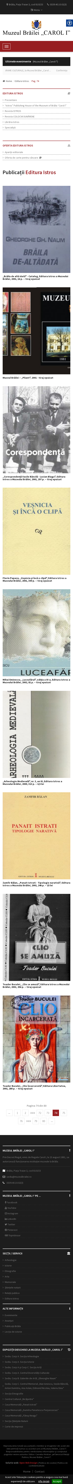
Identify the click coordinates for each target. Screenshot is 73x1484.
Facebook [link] (11, 1202)
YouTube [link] (11, 1208)
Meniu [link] (37, 10)
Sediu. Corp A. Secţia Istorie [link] (19, 1361)
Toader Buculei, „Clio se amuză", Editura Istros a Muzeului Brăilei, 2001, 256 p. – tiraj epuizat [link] (36, 986)
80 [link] (43, 1121)
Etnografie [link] (10, 1271)
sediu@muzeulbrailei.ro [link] (19, 1176)
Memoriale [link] (10, 1282)
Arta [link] (7, 1276)
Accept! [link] (57, 1481)
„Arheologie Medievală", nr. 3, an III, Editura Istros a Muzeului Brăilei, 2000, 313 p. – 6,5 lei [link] (32, 783)
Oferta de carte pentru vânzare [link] (22, 157)
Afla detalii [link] (43, 1481)
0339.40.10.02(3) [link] (15, 1182)
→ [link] (51, 1121)
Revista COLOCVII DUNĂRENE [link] (20, 116)
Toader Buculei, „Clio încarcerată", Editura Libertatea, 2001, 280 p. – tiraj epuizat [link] (34, 1087)
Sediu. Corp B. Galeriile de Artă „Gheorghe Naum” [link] (31, 1378)
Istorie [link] (8, 1265)
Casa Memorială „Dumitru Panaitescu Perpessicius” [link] (32, 1410)
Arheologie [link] (10, 1260)
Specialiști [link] (10, 127)
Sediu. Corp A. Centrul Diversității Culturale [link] (27, 1372)
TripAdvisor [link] (14, 1235)
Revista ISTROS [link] (13, 111)
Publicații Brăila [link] (13, 1326)
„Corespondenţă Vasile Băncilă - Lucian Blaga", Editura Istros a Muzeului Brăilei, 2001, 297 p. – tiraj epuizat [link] (34, 478)
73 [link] (47, 1113)
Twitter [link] (11, 1224)
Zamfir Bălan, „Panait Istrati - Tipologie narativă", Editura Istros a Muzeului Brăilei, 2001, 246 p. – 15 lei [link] (36, 884)
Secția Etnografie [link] (14, 1393)
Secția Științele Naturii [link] (16, 1421)
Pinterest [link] (12, 1229)
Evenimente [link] (11, 1315)
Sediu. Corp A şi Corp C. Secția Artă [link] (23, 1367)
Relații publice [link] (12, 1293)
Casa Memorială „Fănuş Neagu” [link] (21, 1415)
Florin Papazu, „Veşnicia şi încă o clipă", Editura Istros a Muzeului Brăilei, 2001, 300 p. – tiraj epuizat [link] (34, 579)
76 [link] (21, 1121)
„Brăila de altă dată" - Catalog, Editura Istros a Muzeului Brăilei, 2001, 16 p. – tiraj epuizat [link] (35, 278)
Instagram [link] (12, 1213)
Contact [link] (40, 1471)
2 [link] (25, 1113)
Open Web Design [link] (28, 1462)
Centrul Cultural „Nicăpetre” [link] (19, 1399)
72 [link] (39, 1113)
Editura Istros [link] (22, 81)
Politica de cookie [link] (47, 1462)
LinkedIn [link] (11, 1219)
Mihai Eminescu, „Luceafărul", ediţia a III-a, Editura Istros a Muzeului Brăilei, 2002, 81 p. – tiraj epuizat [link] (36, 681)
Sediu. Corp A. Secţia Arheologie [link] (22, 1356)
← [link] (9, 1113)
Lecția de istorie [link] (13, 1331)
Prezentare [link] (11, 100)
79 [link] (35, 1121)
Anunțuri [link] (9, 1320)
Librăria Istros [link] (12, 122)
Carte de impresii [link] (14, 1426)
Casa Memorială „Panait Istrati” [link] (21, 1404)
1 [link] (17, 1113)
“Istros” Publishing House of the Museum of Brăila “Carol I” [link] (35, 105)
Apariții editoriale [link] (14, 152)
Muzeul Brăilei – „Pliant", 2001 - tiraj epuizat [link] (28, 377)
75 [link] (63, 1113)
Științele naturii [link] (13, 1287)
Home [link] (9, 81)
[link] (36, 28)
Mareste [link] (38, 229)
